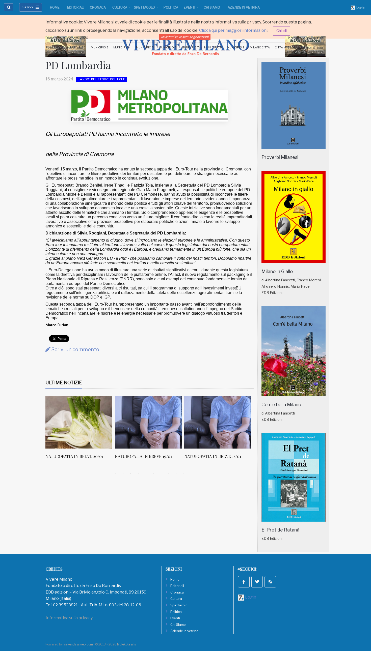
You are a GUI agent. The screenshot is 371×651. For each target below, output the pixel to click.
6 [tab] (153, 473)
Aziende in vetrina (244, 7)
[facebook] (244, 582)
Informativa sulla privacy (69, 617)
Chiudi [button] (281, 30)
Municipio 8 (213, 47)
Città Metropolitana (291, 47)
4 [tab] (138, 473)
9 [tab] (176, 473)
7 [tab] (161, 473)
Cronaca (98, 7)
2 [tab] (123, 473)
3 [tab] (130, 473)
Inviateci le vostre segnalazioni (184, 37)
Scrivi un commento (74, 349)
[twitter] (257, 582)
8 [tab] (168, 473)
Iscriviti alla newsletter (305, 38)
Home (55, 7)
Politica (171, 7)
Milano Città (260, 47)
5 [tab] (145, 473)
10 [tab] (183, 473)
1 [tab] (115, 473)
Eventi (190, 7)
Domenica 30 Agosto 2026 (67, 38)
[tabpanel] (80, 430)
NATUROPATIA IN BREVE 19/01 (143, 456)
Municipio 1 (54, 47)
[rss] (270, 582)
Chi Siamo (212, 7)
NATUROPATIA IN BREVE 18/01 (212, 456)
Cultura (120, 7)
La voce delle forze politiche (101, 79)
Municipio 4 (122, 47)
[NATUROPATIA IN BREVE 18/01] (217, 422)
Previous (41, 433)
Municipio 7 (190, 47)
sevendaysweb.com (78, 644)
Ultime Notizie (63, 383)
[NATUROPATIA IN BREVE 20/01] (78, 422)
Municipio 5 (145, 47)
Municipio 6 (167, 47)
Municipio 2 (77, 47)
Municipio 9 (236, 47)
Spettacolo (145, 7)
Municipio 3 (99, 47)
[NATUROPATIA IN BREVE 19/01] (148, 422)
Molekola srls (126, 644)
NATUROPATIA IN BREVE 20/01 (74, 456)
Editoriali (75, 7)
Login (360, 7)
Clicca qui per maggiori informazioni (233, 30)
